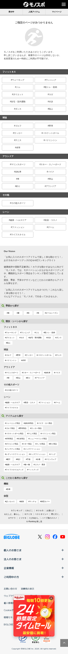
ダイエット (18, 94)
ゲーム (51, 227)
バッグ (53, 454)
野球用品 (22, 428)
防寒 (8, 489)
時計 (18, 459)
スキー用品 (27, 444)
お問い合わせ (10, 588)
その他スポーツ (18, 203)
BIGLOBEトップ (12, 624)
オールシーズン (52, 313)
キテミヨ (28, 514)
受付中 (11, 12)
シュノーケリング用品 (38, 439)
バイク (51, 172)
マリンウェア (51, 459)
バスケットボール (51, 133)
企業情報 (9, 568)
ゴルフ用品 (10, 428)
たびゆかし (34, 518)
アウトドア (51, 186)
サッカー (18, 133)
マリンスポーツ (18, 164)
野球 (51, 126)
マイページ (57, 12)
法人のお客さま (13, 559)
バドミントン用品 (49, 433)
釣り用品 (53, 444)
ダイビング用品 (12, 444)
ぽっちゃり (10, 501)
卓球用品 (9, 439)
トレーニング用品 (13, 423)
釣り (18, 186)
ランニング (51, 80)
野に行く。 (56, 514)
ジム (18, 87)
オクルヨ (39, 510)
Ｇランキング (16, 510)
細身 (22, 501)
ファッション (18, 227)
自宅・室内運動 (18, 101)
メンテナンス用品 (13, 449)
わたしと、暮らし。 (12, 514)
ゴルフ (18, 126)
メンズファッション (32, 449)
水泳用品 (21, 439)
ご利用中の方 (11, 577)
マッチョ (32, 501)
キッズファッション (38, 454)
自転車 (18, 172)
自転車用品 (29, 423)
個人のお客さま (13, 550)
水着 (38, 459)
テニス (18, 140)
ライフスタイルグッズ (14, 470)
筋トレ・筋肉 (51, 87)
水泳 (51, 101)
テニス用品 (32, 433)
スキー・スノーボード (51, 164)
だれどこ (29, 510)
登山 (51, 179)
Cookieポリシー (12, 610)
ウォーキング (18, 80)
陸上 (51, 109)
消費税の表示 (27, 588)
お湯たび (50, 510)
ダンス (18, 109)
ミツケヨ (22, 518)
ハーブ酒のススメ (49, 518)
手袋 (28, 459)
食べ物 (27, 464)
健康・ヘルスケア (18, 220)
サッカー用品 (36, 428)
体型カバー (45, 501)
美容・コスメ (51, 220)
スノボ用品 (40, 444)
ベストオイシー (41, 514)
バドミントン (51, 140)
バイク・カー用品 (45, 423)
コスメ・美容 (40, 464)
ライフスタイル (18, 234)
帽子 (8, 459)
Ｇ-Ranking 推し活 (34, 521)
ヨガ (51, 94)
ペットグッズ (33, 470)
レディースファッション (15, 454)
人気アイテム (34, 12)
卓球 (18, 147)
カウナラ (12, 518)
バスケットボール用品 (14, 433)
